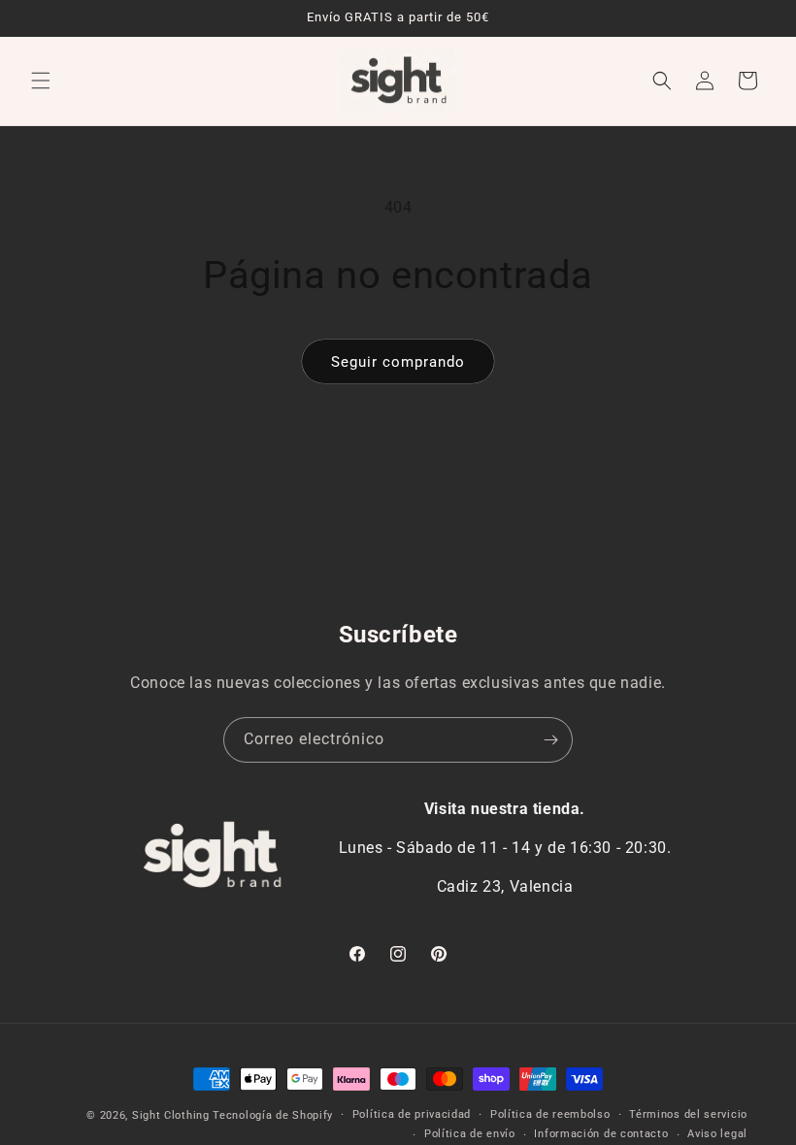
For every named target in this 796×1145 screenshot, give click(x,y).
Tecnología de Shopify (273, 1115)
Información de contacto (601, 1134)
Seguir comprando (398, 362)
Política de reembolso (550, 1114)
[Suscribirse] (550, 740)
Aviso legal (717, 1134)
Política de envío (469, 1134)
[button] (40, 80)
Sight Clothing (171, 1115)
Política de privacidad (411, 1114)
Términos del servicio (688, 1114)
